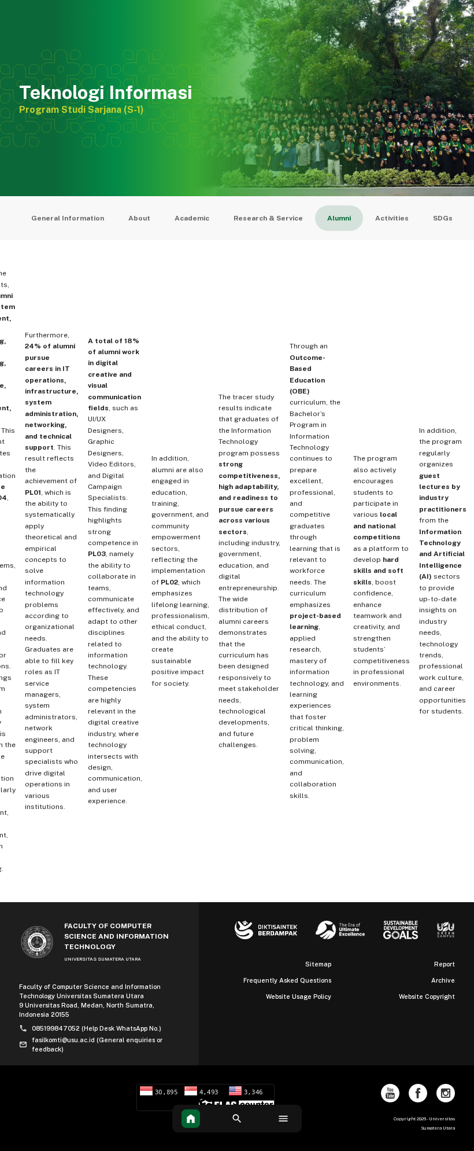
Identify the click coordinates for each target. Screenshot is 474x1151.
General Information (67, 218)
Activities (392, 218)
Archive (443, 980)
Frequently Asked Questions (287, 980)
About (139, 218)
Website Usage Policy (298, 996)
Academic (192, 218)
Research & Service (268, 218)
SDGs (443, 218)
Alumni (339, 218)
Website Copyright (427, 996)
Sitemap (318, 964)
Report (444, 964)
